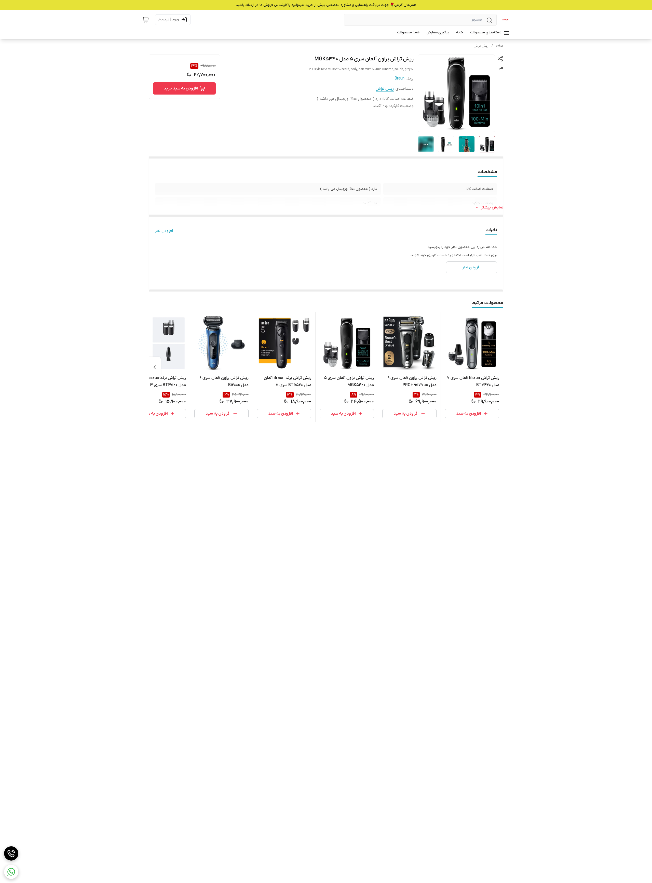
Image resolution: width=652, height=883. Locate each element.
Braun (399, 78)
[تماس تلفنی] (11, 853)
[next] (154, 367)
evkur (499, 46)
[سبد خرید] (146, 20)
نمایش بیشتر (492, 207)
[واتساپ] (11, 872)
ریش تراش (481, 46)
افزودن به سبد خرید (181, 88)
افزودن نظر (164, 230)
